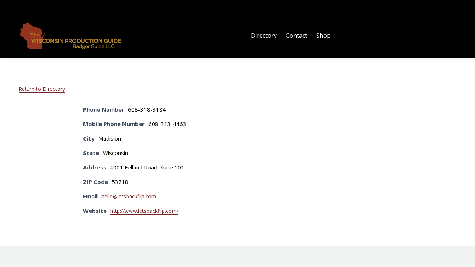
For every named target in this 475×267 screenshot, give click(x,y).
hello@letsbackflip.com (128, 196)
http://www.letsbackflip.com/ (144, 210)
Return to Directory (42, 88)
